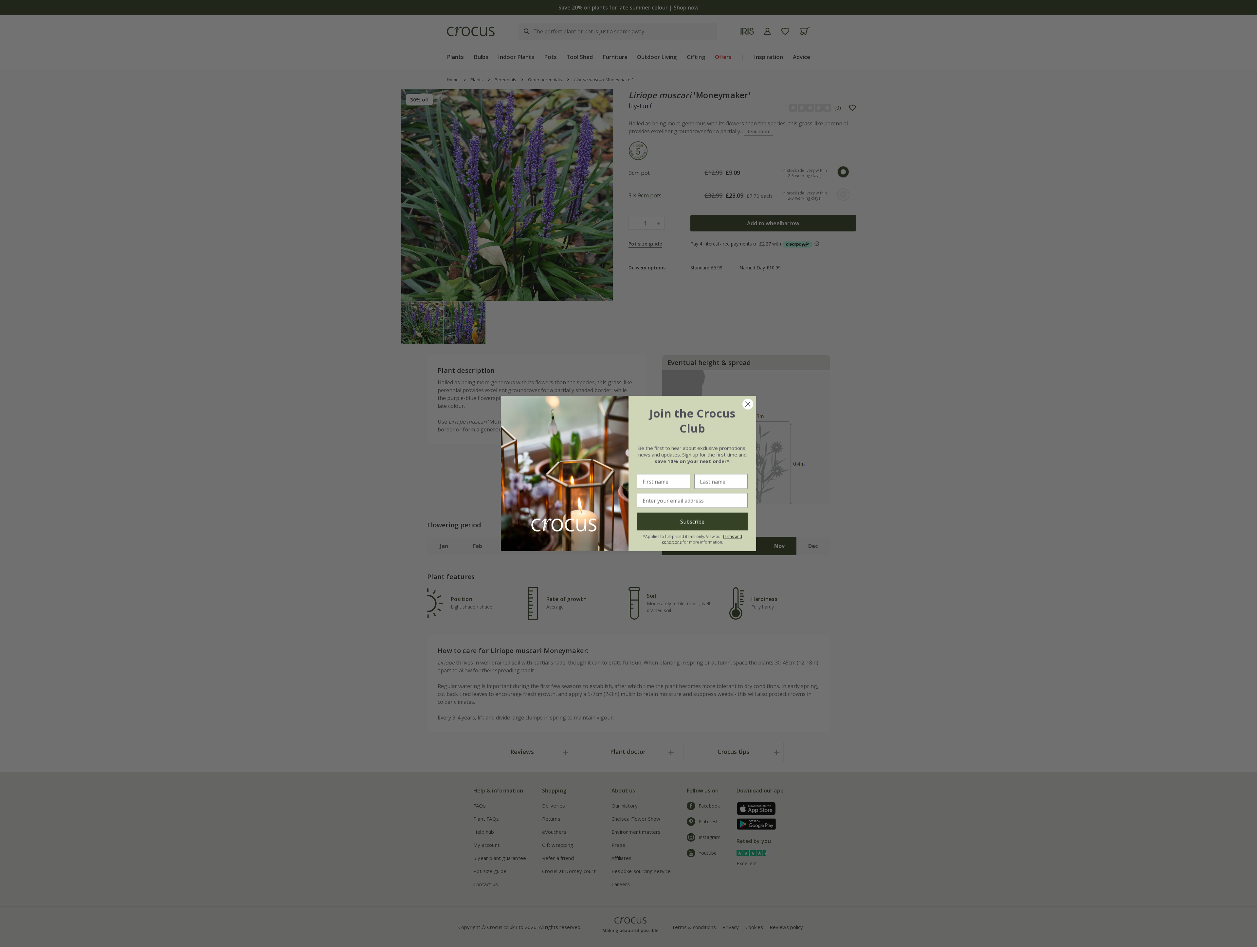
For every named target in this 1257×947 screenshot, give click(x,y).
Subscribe (692, 521)
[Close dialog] (748, 404)
